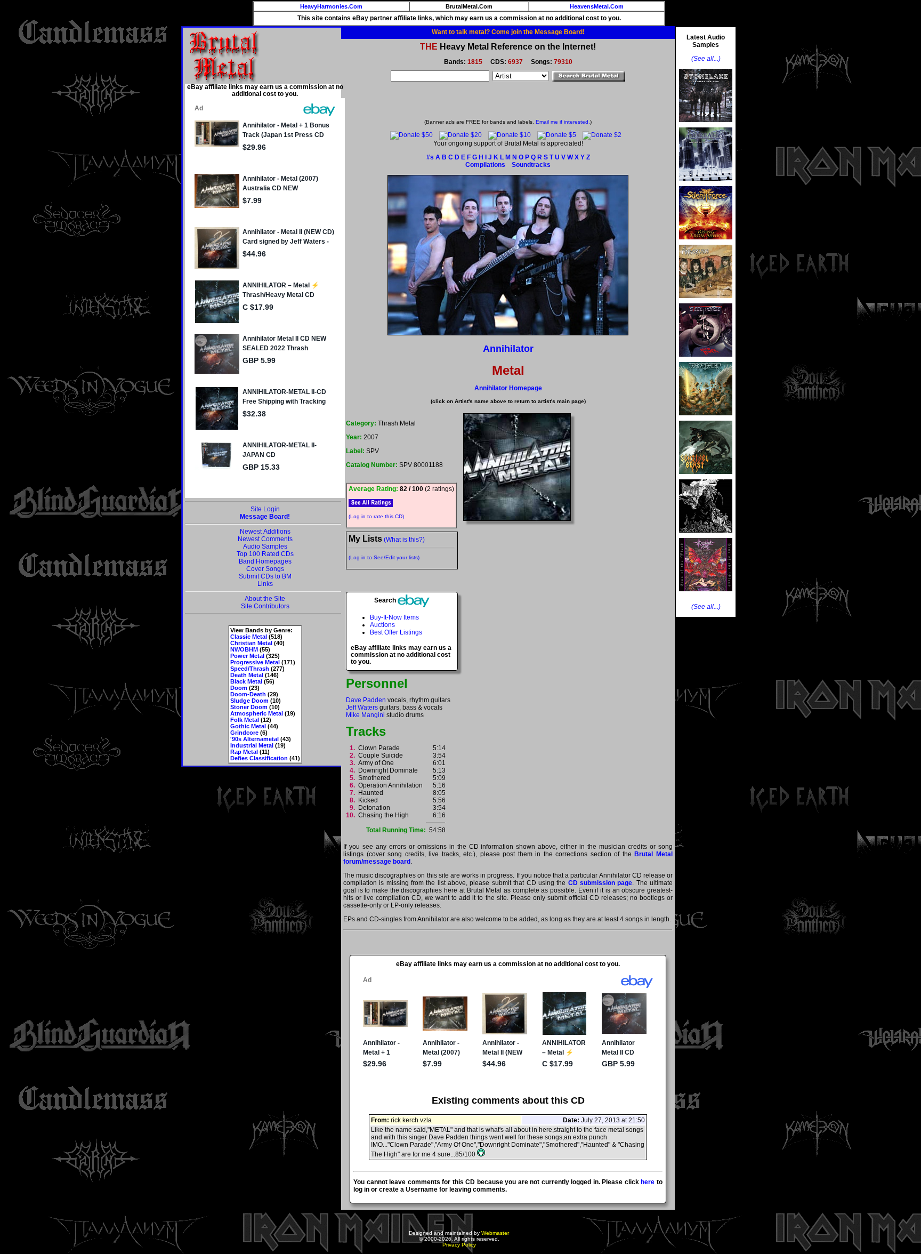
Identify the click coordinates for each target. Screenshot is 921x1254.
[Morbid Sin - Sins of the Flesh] (705, 594)
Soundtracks (531, 164)
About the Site (265, 598)
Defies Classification (259, 758)
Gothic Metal (248, 726)
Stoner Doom (249, 707)
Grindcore (244, 732)
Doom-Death (248, 694)
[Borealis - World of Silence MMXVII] (705, 184)
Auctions (382, 625)
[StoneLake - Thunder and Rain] (705, 125)
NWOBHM (244, 649)
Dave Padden (366, 700)
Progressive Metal (255, 662)
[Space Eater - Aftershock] (705, 418)
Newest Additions (265, 531)
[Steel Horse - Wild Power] (705, 360)
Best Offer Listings (396, 632)
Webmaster (495, 1233)
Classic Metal (248, 636)
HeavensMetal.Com (597, 6)
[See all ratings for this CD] (371, 503)
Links (265, 584)
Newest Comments (265, 539)
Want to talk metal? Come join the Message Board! (508, 32)
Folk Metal (244, 720)
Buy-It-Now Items (394, 617)
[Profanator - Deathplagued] (705, 536)
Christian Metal (251, 643)
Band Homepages (265, 561)
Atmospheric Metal (256, 713)
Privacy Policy (459, 1245)
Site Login (265, 509)
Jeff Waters (362, 707)
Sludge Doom (249, 700)
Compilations (485, 164)
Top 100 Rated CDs (265, 554)
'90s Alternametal (254, 739)
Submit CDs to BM (265, 576)
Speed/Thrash (249, 668)
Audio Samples (265, 546)
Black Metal (246, 681)
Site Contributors (265, 606)
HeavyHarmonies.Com (331, 6)
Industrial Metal (251, 745)
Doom (238, 688)
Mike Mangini (365, 715)
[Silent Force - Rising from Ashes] (705, 242)
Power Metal (247, 656)
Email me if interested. (563, 122)
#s (430, 157)
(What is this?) (404, 539)
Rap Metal (244, 752)
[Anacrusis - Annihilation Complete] (705, 301)
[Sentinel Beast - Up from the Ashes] (705, 477)
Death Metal (246, 675)
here (648, 1182)
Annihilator (508, 348)
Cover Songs (265, 569)
